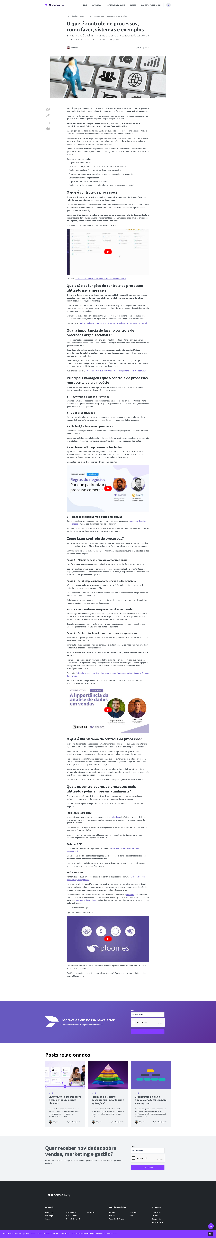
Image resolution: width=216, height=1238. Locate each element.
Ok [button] (210, 1234)
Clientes (155, 1216)
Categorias (96, 5)
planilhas (116, 817)
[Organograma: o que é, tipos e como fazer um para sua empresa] (151, 1075)
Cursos (133, 5)
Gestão (74, 16)
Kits (131, 1216)
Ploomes (130, 894)
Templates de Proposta (117, 1219)
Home (85, 5)
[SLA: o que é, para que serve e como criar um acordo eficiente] (65, 1075)
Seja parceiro (156, 1219)
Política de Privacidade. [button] (107, 1234)
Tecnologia (90, 1212)
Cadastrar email (147, 1032)
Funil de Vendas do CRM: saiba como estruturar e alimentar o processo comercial (113, 323)
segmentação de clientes (86, 900)
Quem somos (156, 1212)
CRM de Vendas (71, 1216)
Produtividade (71, 1212)
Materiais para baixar (116, 5)
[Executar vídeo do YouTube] (108, 252)
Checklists (133, 1212)
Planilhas (112, 1216)
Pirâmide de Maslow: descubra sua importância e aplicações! (108, 1100)
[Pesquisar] (168, 5)
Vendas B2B (49, 1212)
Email (133, 1010)
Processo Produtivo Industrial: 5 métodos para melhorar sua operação (116, 370)
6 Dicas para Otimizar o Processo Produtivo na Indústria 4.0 (100, 278)
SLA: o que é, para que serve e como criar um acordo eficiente (65, 1100)
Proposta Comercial (73, 1219)
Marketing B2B (50, 1216)
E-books (112, 1212)
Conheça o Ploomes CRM (151, 5)
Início (68, 16)
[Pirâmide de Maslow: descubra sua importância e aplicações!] (108, 1075)
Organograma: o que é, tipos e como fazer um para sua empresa (150, 1100)
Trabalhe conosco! (158, 1222)
